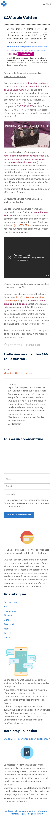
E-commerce (10, 611)
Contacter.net (11, 811)
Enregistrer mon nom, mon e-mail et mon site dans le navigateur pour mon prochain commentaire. (28, 503)
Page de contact (35, 814)
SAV (6, 606)
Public (7, 637)
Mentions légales (18, 814)
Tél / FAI (8, 633)
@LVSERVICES (21, 225)
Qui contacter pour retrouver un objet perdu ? (27, 738)
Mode (7, 628)
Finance (8, 615)
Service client (10, 602)
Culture (8, 619)
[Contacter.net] (4, 4)
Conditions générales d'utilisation (33, 811)
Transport (9, 624)
